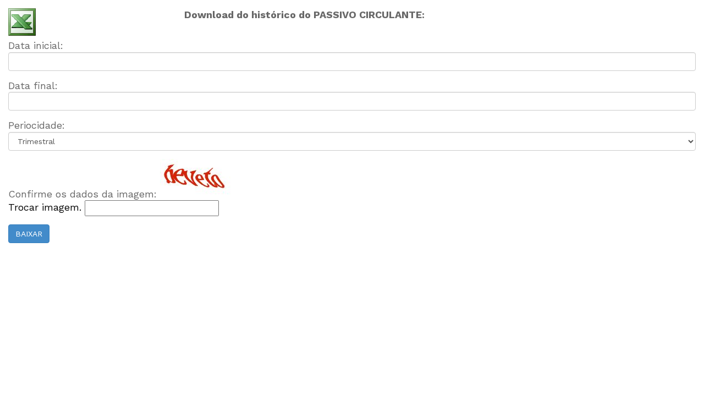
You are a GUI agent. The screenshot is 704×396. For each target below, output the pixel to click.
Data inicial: (35, 45)
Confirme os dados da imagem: (82, 194)
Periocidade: (36, 125)
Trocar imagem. (46, 207)
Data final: (33, 85)
